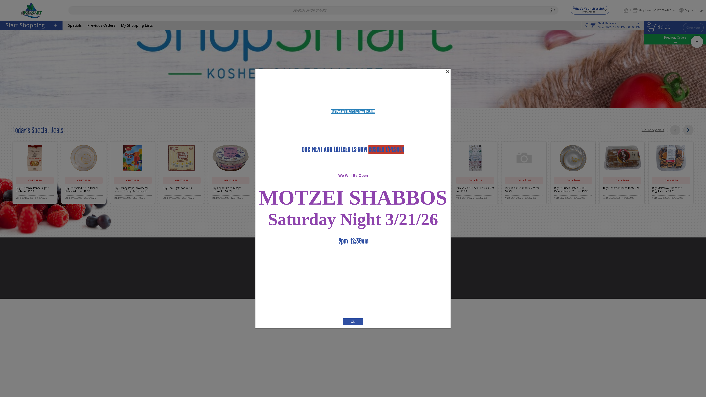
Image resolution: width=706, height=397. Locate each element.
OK (353, 322)
